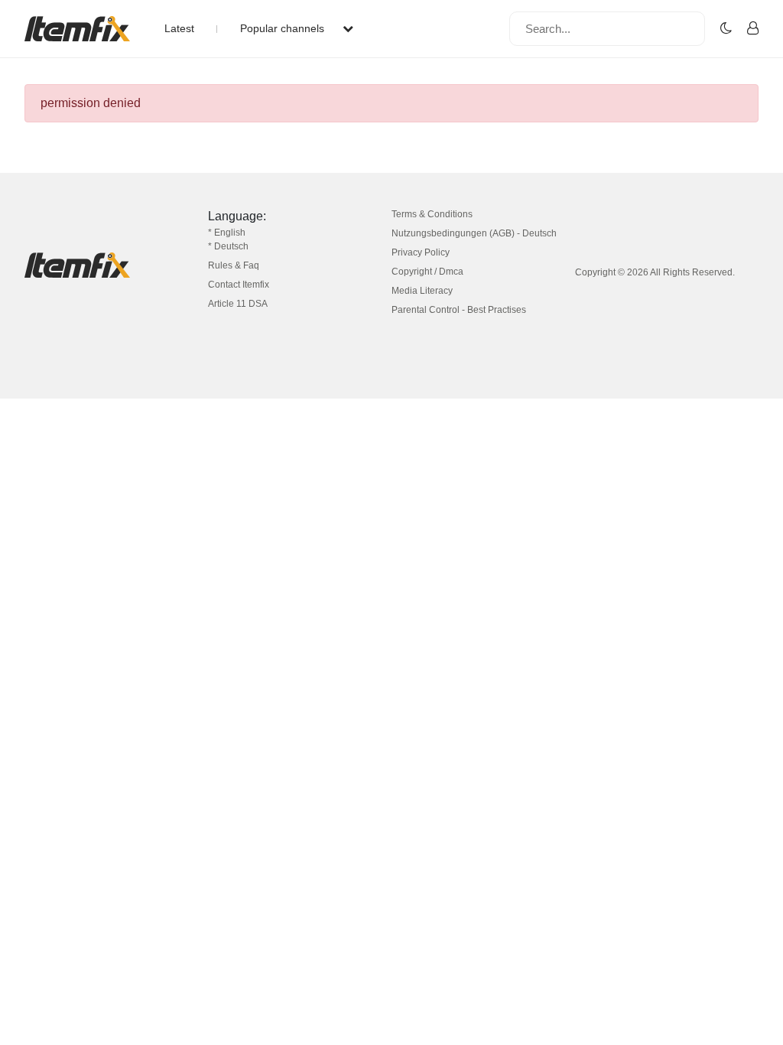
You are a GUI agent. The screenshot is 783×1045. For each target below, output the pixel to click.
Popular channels (283, 28)
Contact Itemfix (238, 284)
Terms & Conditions (432, 214)
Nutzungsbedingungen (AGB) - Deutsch (474, 233)
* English (226, 232)
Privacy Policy (421, 252)
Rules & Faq (233, 265)
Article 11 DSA (238, 303)
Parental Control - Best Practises (459, 309)
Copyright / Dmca (427, 271)
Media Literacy (422, 290)
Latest (179, 28)
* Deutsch (228, 246)
